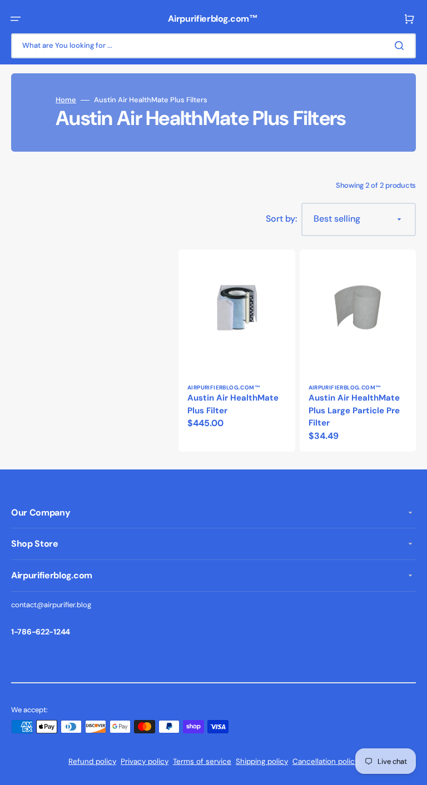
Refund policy (92, 761)
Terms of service (202, 761)
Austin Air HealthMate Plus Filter (233, 404)
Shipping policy (262, 761)
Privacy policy (144, 761)
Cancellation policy (325, 761)
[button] (15, 19)
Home (66, 100)
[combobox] (213, 45)
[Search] (401, 45)
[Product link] (236, 350)
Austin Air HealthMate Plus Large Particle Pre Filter (354, 410)
